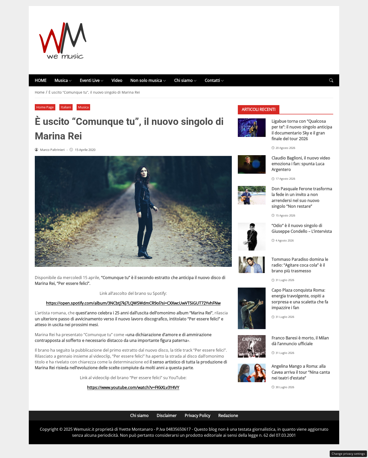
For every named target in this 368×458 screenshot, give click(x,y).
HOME (41, 80)
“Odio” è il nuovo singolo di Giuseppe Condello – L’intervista (302, 228)
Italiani (66, 107)
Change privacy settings (348, 453)
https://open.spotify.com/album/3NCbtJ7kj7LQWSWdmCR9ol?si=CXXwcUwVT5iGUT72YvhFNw (133, 303)
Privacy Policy (197, 415)
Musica (61, 80)
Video (117, 80)
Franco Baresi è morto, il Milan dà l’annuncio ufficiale (300, 340)
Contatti (212, 80)
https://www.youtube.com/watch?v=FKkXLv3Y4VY (133, 387)
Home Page (45, 107)
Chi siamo (183, 80)
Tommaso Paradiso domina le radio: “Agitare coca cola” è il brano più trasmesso (300, 265)
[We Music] (63, 40)
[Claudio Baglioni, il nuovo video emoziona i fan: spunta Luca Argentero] (252, 164)
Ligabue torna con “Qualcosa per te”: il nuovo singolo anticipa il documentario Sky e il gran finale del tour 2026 (302, 129)
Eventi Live (90, 80)
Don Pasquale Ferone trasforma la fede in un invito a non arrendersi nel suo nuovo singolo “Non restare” (302, 197)
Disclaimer (167, 415)
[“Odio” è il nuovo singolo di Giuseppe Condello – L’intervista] (252, 237)
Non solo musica (146, 80)
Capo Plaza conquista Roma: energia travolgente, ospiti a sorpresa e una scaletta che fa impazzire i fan (300, 299)
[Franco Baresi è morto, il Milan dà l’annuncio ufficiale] (252, 346)
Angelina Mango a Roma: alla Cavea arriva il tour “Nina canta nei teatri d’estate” (301, 372)
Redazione (228, 415)
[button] (331, 80)
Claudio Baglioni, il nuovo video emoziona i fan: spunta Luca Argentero (301, 163)
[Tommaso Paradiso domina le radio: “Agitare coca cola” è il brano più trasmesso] (252, 265)
